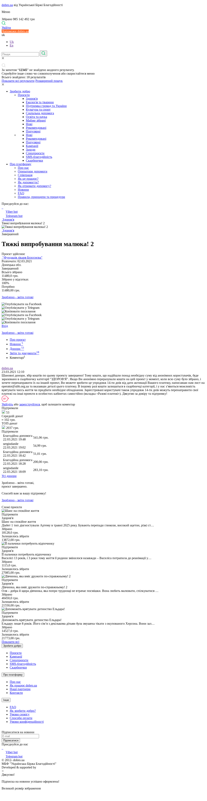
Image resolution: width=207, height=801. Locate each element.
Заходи (30, 149)
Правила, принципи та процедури (41, 197)
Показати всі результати (18, 81)
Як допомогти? (28, 182)
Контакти (16, 692)
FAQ (21, 193)
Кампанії (32, 146)
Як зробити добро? (23, 710)
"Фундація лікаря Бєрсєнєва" (22, 257)
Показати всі (10, 641)
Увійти (6, 27)
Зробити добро (20, 91)
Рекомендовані (36, 127)
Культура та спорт (38, 109)
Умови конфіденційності (27, 721)
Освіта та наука (36, 117)
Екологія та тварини (40, 102)
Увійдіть (7, 404)
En (11, 45)
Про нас (23, 167)
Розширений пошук (49, 81)
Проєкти (24, 95)
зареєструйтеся (29, 404)
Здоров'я (32, 98)
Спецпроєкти (35, 153)
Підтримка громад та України (46, 106)
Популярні (33, 131)
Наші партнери (20, 689)
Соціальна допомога (40, 113)
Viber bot (12, 211)
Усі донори (9, 476)
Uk (12, 41)
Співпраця (25, 175)
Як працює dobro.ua (23, 685)
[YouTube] (2, 748)
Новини (23, 189)
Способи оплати (21, 718)
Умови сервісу (20, 714)
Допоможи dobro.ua (15, 31)
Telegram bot (14, 216)
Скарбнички (34, 160)
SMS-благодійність (39, 157)
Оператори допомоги (32, 171)
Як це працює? (28, 178)
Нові (29, 124)
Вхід (5, 326)
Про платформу (20, 164)
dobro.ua (7, 5)
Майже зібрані (36, 120)
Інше (6, 700)
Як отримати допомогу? (34, 186)
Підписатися (10, 740)
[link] (103, 304)
